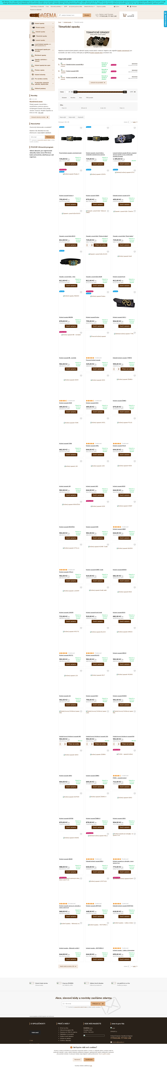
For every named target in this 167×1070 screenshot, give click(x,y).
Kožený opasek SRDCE (119, 653)
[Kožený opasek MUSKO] (124, 681)
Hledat (86, 15)
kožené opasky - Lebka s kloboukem (123, 950)
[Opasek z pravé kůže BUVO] (71, 221)
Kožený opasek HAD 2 (119, 317)
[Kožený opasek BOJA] (124, 598)
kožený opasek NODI (119, 486)
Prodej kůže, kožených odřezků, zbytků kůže (42, 83)
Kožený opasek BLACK (92, 655)
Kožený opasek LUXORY (66, 612)
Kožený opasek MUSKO (120, 696)
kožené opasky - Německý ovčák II (69, 948)
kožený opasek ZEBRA (92, 775)
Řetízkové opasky (40, 55)
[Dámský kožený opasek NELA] (98, 844)
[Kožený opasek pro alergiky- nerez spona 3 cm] (124, 844)
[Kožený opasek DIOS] (98, 386)
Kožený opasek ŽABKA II (93, 818)
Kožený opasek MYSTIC (66, 655)
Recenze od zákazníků (35, 9)
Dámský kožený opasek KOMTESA (123, 906)
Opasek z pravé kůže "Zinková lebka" (97, 236)
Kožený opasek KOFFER (66, 818)
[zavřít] (164, 2)
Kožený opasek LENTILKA (93, 906)
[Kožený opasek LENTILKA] (98, 889)
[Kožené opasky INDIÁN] (71, 303)
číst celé (40, 113)
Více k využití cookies (104, 1054)
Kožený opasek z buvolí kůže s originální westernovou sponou (95, 154)
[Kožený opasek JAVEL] (98, 429)
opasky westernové (123, 51)
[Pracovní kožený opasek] (98, 343)
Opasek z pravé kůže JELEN (94, 277)
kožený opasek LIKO (92, 486)
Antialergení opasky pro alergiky (42, 50)
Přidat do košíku (100, 245)
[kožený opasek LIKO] (98, 472)
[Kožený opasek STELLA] (71, 555)
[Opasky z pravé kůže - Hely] (71, 262)
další (134, 122)
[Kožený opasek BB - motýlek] (71, 343)
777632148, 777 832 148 (107, 16)
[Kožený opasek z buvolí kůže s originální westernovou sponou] (98, 138)
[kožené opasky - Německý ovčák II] (71, 933)
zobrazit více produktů (97, 82)
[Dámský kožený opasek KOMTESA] (124, 889)
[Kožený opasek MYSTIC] (71, 638)
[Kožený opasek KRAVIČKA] (71, 512)
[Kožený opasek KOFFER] (71, 804)
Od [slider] (75, 92)
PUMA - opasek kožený (119, 778)
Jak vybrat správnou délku (75, 6)
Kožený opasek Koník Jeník (94, 612)
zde (91, 1066)
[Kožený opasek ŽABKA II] (98, 804)
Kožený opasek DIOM (65, 403)
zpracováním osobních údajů (44, 140)
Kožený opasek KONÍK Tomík (94, 570)
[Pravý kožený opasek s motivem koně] (71, 138)
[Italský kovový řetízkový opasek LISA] (98, 722)
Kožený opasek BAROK (119, 570)
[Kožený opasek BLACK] (98, 638)
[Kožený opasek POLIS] (124, 429)
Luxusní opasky (40, 40)
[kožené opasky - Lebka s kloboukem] (124, 933)
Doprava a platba (101, 6)
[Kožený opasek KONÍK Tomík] (98, 555)
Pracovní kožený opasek (93, 360)
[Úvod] (43, 15)
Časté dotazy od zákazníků (37, 6)
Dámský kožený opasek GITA (121, 195)
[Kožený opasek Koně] (124, 262)
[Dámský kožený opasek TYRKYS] (124, 343)
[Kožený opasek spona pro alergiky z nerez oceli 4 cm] (71, 889)
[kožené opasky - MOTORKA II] (98, 933)
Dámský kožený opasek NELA (75, 64)
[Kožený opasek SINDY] (124, 512)
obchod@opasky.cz (118, 1042)
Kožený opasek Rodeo (92, 317)
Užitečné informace (89, 6)
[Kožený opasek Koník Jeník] (98, 598)
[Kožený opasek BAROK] (124, 555)
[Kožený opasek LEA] (71, 681)
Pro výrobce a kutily (41, 79)
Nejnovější (63, 117)
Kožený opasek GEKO (65, 775)
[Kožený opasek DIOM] (71, 386)
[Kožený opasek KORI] (98, 512)
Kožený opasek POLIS (119, 446)
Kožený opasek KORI (72, 71)
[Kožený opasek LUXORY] (71, 598)
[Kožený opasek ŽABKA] (124, 386)
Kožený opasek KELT (92, 696)
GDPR (65, 6)
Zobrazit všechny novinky (38, 117)
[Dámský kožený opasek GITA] (124, 181)
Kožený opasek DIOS (92, 403)
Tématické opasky (41, 36)
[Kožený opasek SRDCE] (124, 638)
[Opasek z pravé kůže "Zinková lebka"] (98, 221)
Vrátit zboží (35, 1032)
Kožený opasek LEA (65, 696)
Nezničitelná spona (36, 102)
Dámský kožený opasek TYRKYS (122, 358)
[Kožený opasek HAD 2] (124, 303)
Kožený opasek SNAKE (65, 859)
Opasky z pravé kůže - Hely (67, 277)
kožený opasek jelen (96, 53)
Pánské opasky (40, 27)
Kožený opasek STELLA (66, 572)
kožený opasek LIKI (65, 486)
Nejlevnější (72, 117)
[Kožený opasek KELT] (98, 681)
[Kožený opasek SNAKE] (71, 844)
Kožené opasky (39, 23)
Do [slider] (125, 92)
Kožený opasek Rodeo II (66, 195)
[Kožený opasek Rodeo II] (71, 181)
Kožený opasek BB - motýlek (74, 77)
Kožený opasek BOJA (119, 612)
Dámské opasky (40, 32)
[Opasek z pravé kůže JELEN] (98, 262)
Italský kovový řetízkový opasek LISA (97, 736)
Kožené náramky (40, 74)
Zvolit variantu (71, 164)
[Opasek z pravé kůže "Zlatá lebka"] (124, 221)
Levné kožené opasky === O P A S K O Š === (43, 45)
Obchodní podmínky (56, 6)
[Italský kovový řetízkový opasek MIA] (71, 722)
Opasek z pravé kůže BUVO (67, 236)
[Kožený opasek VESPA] (98, 181)
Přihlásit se (50, 137)
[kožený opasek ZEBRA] (98, 761)
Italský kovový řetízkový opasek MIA (70, 736)
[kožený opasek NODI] (124, 472)
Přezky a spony (39, 70)
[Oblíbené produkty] (127, 8)
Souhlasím (89, 1060)
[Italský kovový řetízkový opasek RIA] (124, 722)
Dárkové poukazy (40, 88)
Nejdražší (80, 117)
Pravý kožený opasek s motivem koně (70, 153)
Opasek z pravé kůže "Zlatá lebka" (123, 236)
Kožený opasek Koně (119, 277)
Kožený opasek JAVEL (92, 446)
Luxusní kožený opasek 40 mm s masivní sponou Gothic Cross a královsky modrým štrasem (124, 154)
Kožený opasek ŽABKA (119, 401)
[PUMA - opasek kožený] (124, 761)
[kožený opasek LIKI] (71, 472)
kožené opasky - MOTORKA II (95, 948)
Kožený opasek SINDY (119, 529)
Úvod (59, 22)
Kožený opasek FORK (65, 443)
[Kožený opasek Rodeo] (98, 303)
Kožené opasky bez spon (42, 65)
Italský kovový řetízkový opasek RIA (123, 736)
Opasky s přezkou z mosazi (41, 60)
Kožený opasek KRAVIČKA (67, 527)
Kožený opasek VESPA (92, 195)
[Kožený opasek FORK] (71, 429)
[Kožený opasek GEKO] (71, 761)
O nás (47, 6)
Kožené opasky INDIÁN (66, 317)
